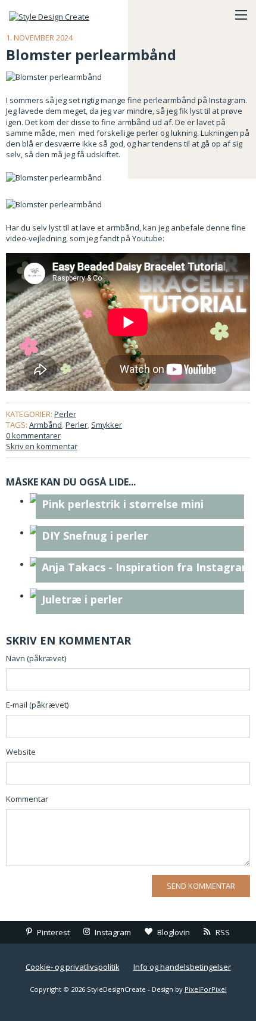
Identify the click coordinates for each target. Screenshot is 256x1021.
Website (21, 751)
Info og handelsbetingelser (182, 966)
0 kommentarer (33, 435)
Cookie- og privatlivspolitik (73, 966)
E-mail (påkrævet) (37, 704)
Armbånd (45, 424)
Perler (65, 414)
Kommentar (27, 798)
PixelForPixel (206, 989)
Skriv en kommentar (41, 446)
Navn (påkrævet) (36, 658)
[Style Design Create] (68, 15)
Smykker (106, 424)
